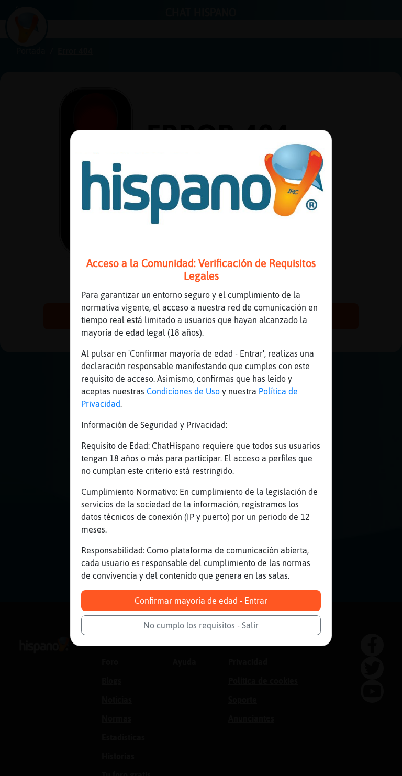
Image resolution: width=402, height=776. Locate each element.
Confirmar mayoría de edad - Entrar (201, 600)
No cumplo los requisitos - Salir (201, 625)
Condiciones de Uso (183, 391)
